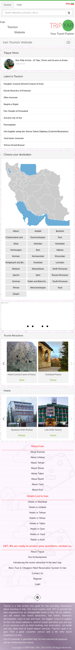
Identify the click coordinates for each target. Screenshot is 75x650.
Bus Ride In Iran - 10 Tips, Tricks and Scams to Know (42, 62)
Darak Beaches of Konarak (17, 90)
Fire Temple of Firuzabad (16, 111)
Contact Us (37, 573)
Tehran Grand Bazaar (14, 145)
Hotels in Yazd (37, 534)
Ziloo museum (11, 97)
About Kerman (37, 452)
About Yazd (37, 484)
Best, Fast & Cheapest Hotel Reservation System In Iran (37, 568)
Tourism (7, 5)
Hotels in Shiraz (37, 518)
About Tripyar (37, 551)
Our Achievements (37, 557)
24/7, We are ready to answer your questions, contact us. (37, 545)
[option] (53, 362)
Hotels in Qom (37, 529)
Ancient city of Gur (13, 118)
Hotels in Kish (38, 539)
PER (68, 4)
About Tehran (37, 462)
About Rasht (37, 479)
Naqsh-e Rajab (11, 104)
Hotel (19, 5)
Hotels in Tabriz (37, 523)
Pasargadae (10, 125)
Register (37, 578)
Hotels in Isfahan (37, 507)
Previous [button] (71, 362)
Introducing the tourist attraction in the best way (37, 562)
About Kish (37, 489)
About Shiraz (37, 468)
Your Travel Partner (62, 33)
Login (37, 584)
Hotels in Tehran (37, 512)
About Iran (37, 446)
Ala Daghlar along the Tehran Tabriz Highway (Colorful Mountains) (36, 131)
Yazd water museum (14, 138)
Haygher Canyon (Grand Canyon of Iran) (23, 84)
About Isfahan (38, 457)
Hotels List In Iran (37, 496)
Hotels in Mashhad (37, 501)
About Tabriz (37, 473)
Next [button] (3, 362)
